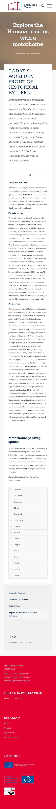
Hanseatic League (11, 737)
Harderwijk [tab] (18, 520)
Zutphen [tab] (17, 569)
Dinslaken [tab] (18, 496)
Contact (7, 728)
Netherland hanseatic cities (19, 642)
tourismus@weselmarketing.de (17, 680)
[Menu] (48, 6)
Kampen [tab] (17, 544)
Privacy (7, 698)
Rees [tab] (16, 557)
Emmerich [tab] (18, 514)
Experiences (9, 732)
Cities (6, 723)
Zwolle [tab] (16, 575)
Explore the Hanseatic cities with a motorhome (23, 614)
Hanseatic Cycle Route (18, 599)
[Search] (41, 6)
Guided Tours (14, 606)
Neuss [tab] (16, 551)
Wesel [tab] (16, 563)
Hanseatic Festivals (17, 593)
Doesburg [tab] (18, 502)
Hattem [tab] (17, 532)
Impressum (19, 698)
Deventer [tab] (17, 490)
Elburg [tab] (16, 508)
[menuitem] (41, 6)
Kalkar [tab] (16, 538)
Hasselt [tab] (17, 526)
